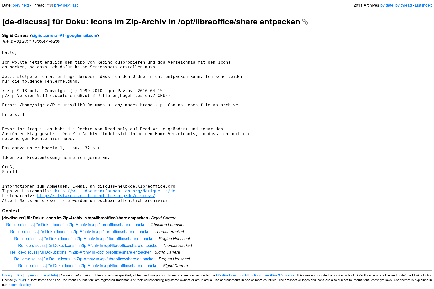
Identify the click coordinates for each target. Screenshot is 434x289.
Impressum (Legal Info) (41, 275)
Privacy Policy (12, 275)
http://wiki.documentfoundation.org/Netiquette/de (115, 191)
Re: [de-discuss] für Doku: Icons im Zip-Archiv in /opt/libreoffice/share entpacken (77, 224)
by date (386, 5)
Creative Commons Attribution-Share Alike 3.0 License (255, 275)
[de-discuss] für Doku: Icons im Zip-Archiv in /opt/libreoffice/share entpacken (151, 21)
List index (423, 5)
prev (16, 5)
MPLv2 (20, 279)
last (74, 5)
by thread (403, 5)
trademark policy (19, 284)
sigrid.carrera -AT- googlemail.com (64, 35)
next (25, 5)
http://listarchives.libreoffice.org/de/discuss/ (96, 195)
